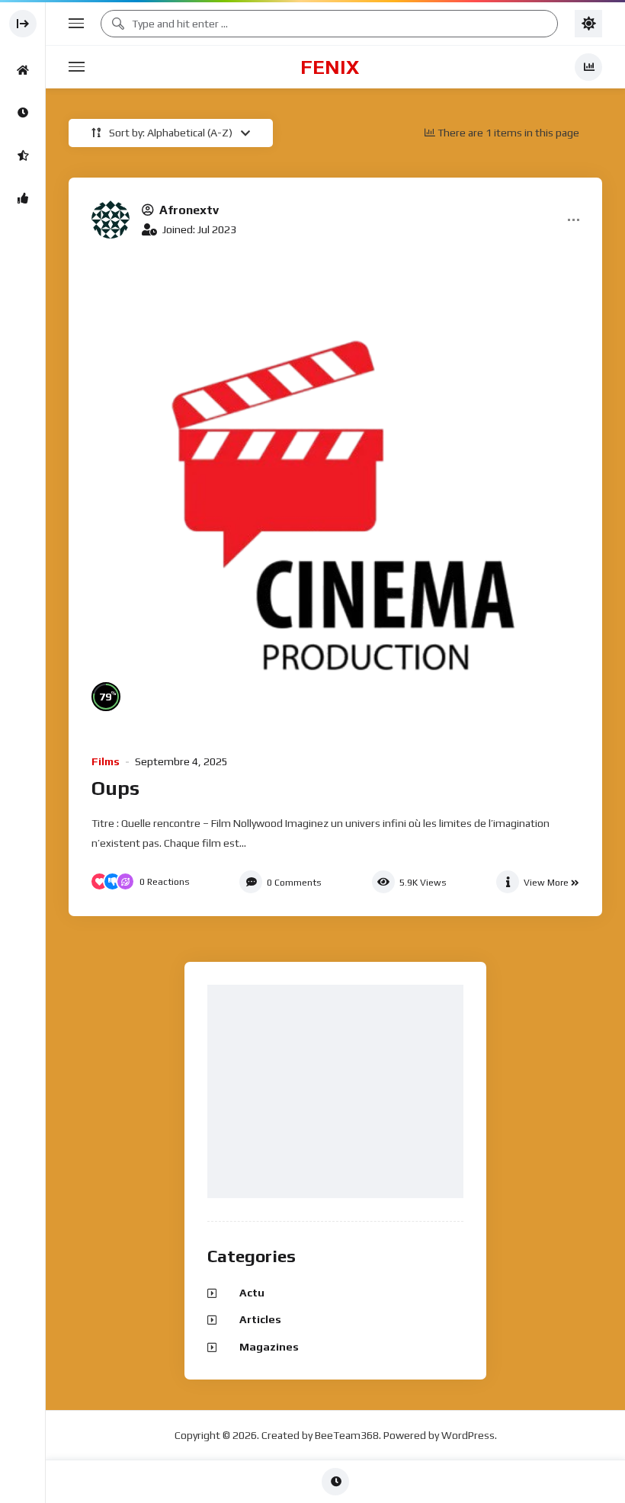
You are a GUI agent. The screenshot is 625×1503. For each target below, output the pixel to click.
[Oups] (335, 494)
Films (105, 761)
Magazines (269, 1347)
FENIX (329, 67)
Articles (260, 1319)
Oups (115, 788)
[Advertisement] (339, 1092)
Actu (251, 1293)
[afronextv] (110, 219)
